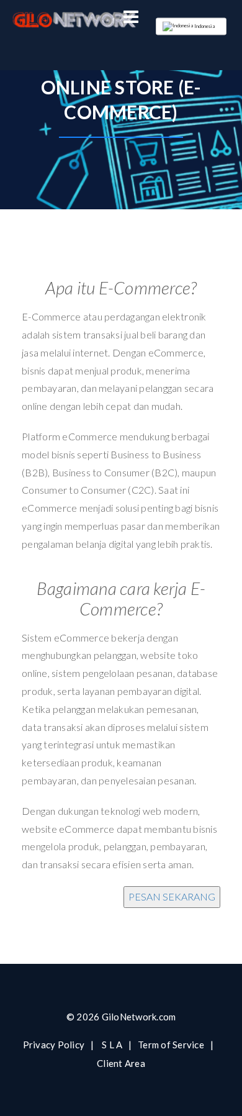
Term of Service (171, 1044)
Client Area (121, 1063)
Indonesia (204, 26)
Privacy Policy (54, 1044)
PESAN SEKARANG (171, 896)
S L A (112, 1044)
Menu (131, 17)
